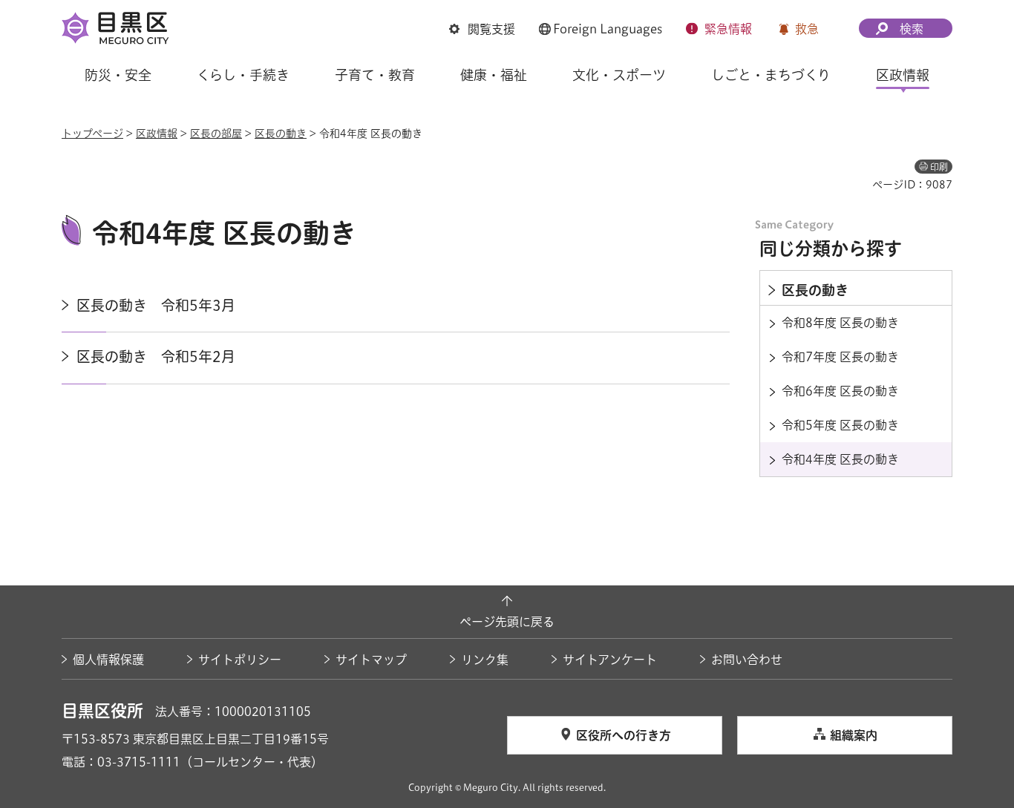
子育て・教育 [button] (375, 75)
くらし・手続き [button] (243, 75)
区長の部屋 (216, 133)
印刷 (939, 166)
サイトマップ (371, 660)
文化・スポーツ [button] (619, 75)
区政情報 (156, 133)
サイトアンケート (610, 660)
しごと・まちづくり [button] (771, 75)
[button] (482, 29)
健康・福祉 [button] (493, 75)
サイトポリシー (239, 660)
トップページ (92, 133)
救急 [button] (807, 29)
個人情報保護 (108, 660)
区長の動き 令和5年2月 (155, 356)
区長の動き (281, 133)
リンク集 (484, 660)
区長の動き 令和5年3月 (155, 305)
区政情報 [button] (902, 75)
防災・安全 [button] (118, 75)
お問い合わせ (746, 660)
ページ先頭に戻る (507, 622)
